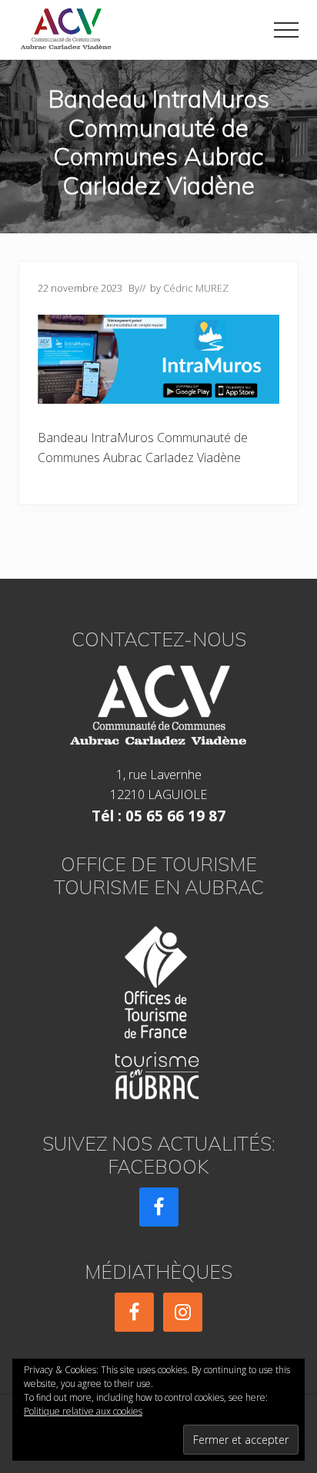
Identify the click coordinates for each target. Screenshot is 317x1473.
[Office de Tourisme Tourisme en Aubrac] (158, 1008)
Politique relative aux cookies (83, 1411)
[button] (286, 30)
